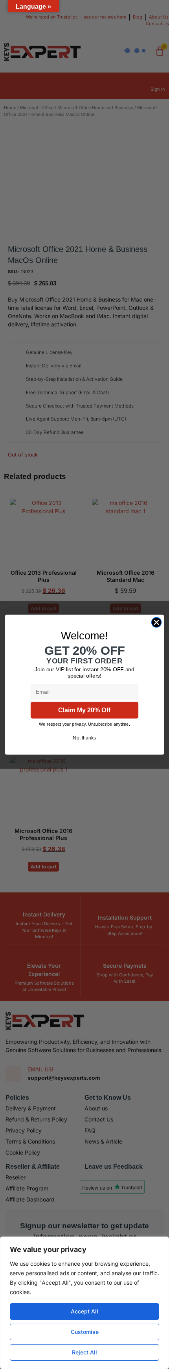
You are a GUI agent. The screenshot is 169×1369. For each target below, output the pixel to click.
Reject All (84, 1352)
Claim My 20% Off (84, 710)
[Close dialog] (156, 622)
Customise (85, 1331)
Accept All (84, 1311)
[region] (84, 1303)
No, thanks (84, 737)
